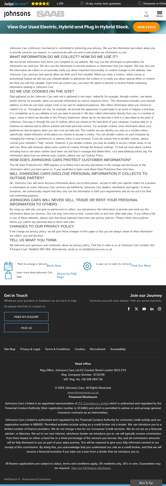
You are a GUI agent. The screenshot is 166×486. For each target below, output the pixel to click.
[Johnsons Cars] (17, 14)
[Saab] (50, 14)
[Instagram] (159, 308)
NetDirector (11, 479)
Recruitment (97, 349)
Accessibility (118, 349)
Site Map (9, 349)
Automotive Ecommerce (36, 479)
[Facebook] (128, 308)
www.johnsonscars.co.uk (83, 392)
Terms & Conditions (57, 349)
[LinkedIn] (151, 308)
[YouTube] (144, 308)
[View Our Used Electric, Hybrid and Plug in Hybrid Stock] (83, 27)
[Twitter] (136, 308)
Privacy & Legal (30, 349)
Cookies (80, 349)
